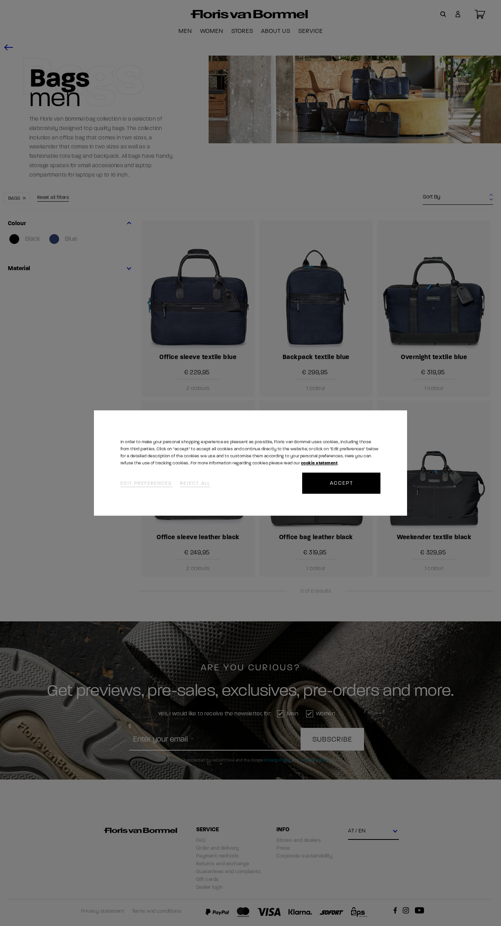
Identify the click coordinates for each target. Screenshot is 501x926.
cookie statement (319, 463)
